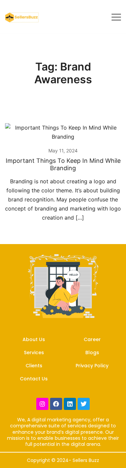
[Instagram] (42, 404)
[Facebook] (56, 404)
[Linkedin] (70, 404)
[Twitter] (84, 404)
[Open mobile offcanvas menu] (116, 16)
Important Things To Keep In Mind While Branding (63, 164)
